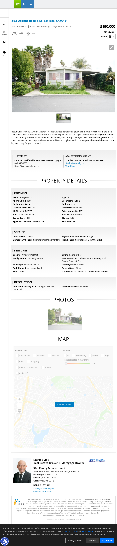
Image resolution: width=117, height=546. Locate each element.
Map (4, 55)
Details (4, 34)
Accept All (107, 540)
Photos (4, 45)
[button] (5, 541)
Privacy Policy (71, 531)
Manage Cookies (75, 540)
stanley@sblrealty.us (74, 163)
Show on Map (65, 404)
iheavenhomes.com (42, 491)
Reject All (92, 540)
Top (4, 24)
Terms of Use (87, 531)
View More (70, 166)
